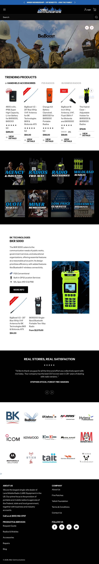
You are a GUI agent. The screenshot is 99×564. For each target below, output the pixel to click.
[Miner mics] (86, 438)
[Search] (96, 17)
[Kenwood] (31, 438)
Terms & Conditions (61, 507)
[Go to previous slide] (86, 27)
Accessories (8, 537)
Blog (5, 549)
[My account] (85, 9)
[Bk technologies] (12, 417)
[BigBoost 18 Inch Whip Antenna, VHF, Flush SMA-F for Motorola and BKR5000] (68, 95)
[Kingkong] (49, 438)
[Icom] (12, 438)
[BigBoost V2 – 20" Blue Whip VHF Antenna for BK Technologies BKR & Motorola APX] (31, 95)
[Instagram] (61, 527)
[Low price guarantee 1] (61, 203)
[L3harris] (68, 417)
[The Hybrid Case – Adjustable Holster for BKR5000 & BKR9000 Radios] (86, 95)
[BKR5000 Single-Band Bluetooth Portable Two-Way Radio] (38, 306)
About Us (56, 489)
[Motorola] (12, 458)
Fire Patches (57, 495)
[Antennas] (31, 458)
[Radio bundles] (84, 171)
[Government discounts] (84, 203)
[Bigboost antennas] (31, 417)
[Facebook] (54, 527)
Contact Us (57, 513)
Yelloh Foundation (60, 501)
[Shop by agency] (15, 171)
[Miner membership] (38, 203)
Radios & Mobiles (10, 531)
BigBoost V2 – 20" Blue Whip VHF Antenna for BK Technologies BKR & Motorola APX (18, 323)
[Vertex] (68, 458)
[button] (5, 9)
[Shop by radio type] (38, 171)
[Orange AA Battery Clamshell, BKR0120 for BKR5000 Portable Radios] (49, 95)
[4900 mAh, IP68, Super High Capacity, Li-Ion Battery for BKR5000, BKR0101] (12, 95)
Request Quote (9, 526)
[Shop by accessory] (61, 171)
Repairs (6, 543)
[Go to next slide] (91, 27)
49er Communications (17, 560)
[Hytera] (86, 417)
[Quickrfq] (15, 203)
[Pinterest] (69, 527)
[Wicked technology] (86, 458)
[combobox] (49, 17)
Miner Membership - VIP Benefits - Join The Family (49, 2)
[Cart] (93, 9)
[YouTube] (76, 527)
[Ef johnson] (49, 417)
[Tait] (49, 458)
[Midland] (68, 438)
